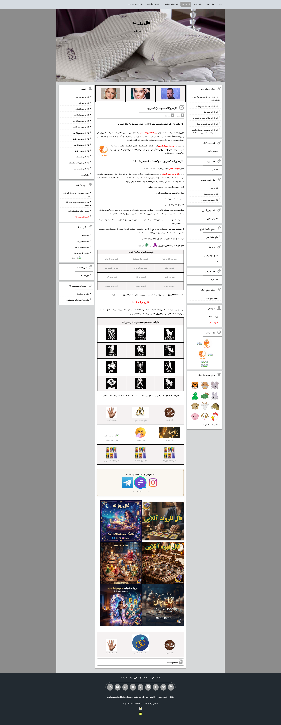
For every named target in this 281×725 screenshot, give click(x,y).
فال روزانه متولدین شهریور (162, 108)
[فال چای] (163, 606)
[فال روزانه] (121, 522)
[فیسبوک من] (156, 687)
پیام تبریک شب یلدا (81, 253)
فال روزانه (186, 4)
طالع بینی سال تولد (210, 425)
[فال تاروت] (163, 522)
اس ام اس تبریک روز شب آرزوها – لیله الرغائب (206, 98)
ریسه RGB (213, 316)
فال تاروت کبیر (83, 103)
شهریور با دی (169, 286)
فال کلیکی (214, 280)
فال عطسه (85, 275)
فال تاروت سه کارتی (81, 121)
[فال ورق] (121, 606)
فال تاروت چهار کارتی (81, 127)
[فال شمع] (121, 564)
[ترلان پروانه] (140, 94)
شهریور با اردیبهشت (140, 259)
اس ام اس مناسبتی (170, 4)
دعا (216, 261)
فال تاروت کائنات (82, 109)
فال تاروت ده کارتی (81, 151)
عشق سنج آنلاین (211, 298)
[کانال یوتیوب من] (118, 687)
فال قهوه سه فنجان (210, 194)
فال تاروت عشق (83, 157)
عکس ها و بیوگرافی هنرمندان (77, 300)
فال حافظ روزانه (112, 440)
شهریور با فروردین (169, 259)
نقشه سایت (127, 703)
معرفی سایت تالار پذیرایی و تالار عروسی (78, 203)
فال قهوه (214, 188)
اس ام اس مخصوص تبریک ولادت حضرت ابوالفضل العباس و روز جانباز (206, 131)
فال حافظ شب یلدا (82, 247)
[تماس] (140, 687)
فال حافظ (210, 4)
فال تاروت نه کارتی (81, 145)
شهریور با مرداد (140, 268)
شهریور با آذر (111, 277)
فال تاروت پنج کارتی (81, 133)
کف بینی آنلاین (212, 218)
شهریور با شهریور (112, 268)
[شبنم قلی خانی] (110, 94)
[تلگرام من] (163, 687)
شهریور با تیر (169, 268)
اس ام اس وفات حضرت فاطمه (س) (204, 118)
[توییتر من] (133, 687)
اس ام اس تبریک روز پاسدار (207, 124)
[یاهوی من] (171, 687)
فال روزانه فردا (83, 294)
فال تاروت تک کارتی (81, 115)
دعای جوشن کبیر (211, 255)
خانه (220, 4)
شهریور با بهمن (140, 286)
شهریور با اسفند (111, 286)
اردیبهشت (140, 245)
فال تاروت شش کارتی (80, 139)
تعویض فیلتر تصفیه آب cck (78, 211)
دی (151, 245)
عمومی (168, 662)
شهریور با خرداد (111, 259)
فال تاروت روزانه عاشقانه (79, 163)
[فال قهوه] (163, 564)
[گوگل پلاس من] (125, 687)
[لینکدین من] (110, 687)
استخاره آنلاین (153, 4)
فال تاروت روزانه (82, 97)
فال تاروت (198, 4)
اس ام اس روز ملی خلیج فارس (206, 106)
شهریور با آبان (140, 277)
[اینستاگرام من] (148, 687)
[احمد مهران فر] (170, 94)
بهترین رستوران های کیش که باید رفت (77, 194)
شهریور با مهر (169, 277)
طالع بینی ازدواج (211, 237)
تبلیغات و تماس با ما (135, 4)
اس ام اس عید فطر (210, 112)
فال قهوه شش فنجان (210, 200)
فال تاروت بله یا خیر (81, 169)
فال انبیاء (214, 170)
